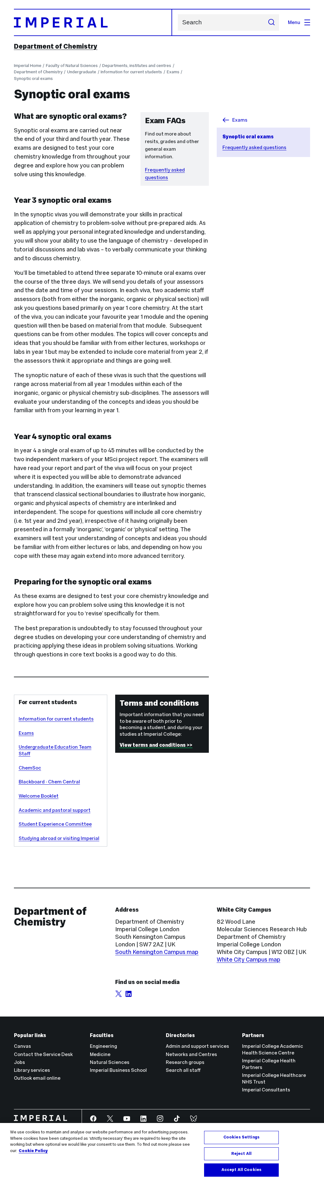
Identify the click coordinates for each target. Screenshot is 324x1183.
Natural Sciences (109, 1062)
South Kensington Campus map (156, 952)
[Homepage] (93, 22)
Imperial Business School (118, 1070)
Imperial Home (27, 65)
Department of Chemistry (55, 46)
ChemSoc (30, 768)
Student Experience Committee (55, 824)
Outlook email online (37, 1078)
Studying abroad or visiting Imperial (59, 838)
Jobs (19, 1062)
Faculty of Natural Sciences (72, 65)
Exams (173, 72)
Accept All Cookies (241, 1169)
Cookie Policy (33, 1150)
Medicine (100, 1054)
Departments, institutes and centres (136, 65)
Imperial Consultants (266, 1090)
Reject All (241, 1153)
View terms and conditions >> (156, 745)
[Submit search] (271, 22)
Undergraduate (81, 72)
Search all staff (183, 1070)
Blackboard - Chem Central (49, 782)
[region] (162, 1153)
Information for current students (131, 72)
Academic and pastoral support (54, 810)
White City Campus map (248, 959)
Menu (294, 22)
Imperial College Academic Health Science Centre (272, 1049)
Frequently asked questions (254, 147)
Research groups (185, 1062)
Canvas (22, 1046)
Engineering (103, 1046)
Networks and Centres (191, 1054)
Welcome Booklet (39, 796)
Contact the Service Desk (43, 1054)
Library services (32, 1070)
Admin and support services (197, 1046)
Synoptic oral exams (33, 78)
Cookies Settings (241, 1137)
